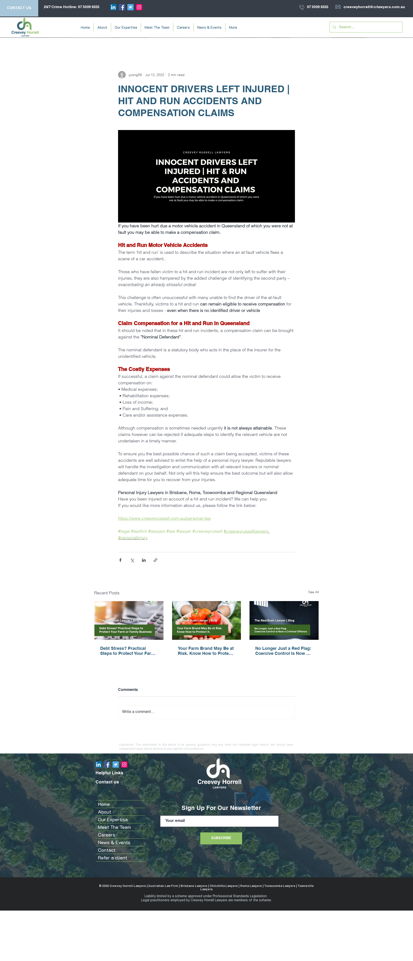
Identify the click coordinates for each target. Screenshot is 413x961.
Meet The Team (114, 827)
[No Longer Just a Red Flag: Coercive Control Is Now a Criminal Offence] (284, 620)
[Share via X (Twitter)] (132, 560)
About (104, 812)
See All (313, 592)
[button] (102, 27)
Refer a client (112, 857)
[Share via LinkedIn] (143, 560)
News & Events (114, 842)
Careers (106, 834)
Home (104, 804)
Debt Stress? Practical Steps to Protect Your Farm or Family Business (127, 651)
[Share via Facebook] (120, 560)
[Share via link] (155, 560)
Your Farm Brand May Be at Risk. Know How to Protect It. (206, 651)
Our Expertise (113, 819)
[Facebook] (122, 7)
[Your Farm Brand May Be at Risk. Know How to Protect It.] (206, 620)
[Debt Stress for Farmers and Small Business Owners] (128, 620)
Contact (106, 850)
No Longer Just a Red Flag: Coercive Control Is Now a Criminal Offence (283, 651)
